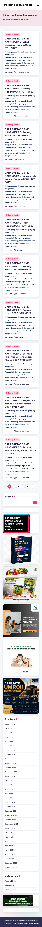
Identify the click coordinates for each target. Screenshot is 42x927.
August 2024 (10, 828)
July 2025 (8, 781)
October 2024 (10, 820)
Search (9, 496)
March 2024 (9, 850)
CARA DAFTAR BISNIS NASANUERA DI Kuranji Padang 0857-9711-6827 (19, 88)
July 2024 (8, 833)
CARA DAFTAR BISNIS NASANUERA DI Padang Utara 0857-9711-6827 (18, 310)
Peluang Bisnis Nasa (18, 5)
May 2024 (9, 841)
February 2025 (10, 802)
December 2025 (11, 759)
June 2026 (9, 733)
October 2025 (10, 768)
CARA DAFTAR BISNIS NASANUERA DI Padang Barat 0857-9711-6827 (18, 266)
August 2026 (10, 724)
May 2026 (9, 737)
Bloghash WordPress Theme (27, 923)
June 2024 (9, 837)
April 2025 (9, 794)
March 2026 (9, 746)
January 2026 (10, 755)
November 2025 (11, 763)
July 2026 (8, 728)
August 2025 (10, 776)
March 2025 (9, 798)
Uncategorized (10, 890)
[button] (33, 486)
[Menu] (38, 4)
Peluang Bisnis (12, 34)
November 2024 (11, 815)
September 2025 (11, 772)
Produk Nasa (9, 885)
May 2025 (9, 789)
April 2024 (9, 846)
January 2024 (10, 859)
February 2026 (10, 750)
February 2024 (10, 854)
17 (27, 486)
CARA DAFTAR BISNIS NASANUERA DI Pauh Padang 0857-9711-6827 (19, 222)
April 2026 (9, 741)
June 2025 (9, 785)
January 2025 (10, 807)
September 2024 (11, 824)
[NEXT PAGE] (33, 486)
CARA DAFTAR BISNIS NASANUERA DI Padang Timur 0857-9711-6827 (18, 132)
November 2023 (11, 867)
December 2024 (11, 811)
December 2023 (11, 863)
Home (5, 19)
